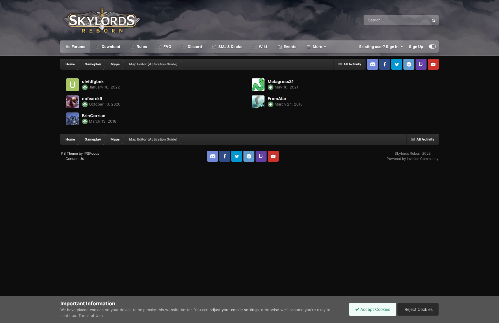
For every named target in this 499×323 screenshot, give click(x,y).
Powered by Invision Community (413, 158)
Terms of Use (91, 315)
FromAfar (277, 98)
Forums (78, 46)
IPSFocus (91, 153)
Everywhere (410, 20)
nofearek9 (92, 98)
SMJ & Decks (229, 46)
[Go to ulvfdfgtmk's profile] (72, 84)
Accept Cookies (374, 309)
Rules (141, 46)
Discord (194, 46)
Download (110, 46)
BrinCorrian (93, 115)
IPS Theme (69, 153)
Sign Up (416, 46)
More (317, 46)
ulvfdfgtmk (93, 81)
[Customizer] (432, 46)
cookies (97, 309)
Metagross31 (281, 81)
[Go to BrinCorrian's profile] (72, 118)
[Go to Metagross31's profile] (258, 84)
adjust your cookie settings (234, 309)
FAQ (167, 46)
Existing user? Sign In (379, 46)
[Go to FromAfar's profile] (258, 101)
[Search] (433, 20)
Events (289, 46)
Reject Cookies (418, 309)
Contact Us (75, 158)
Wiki (262, 46)
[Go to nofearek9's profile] (72, 101)
